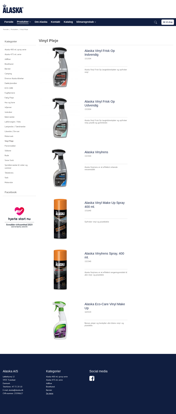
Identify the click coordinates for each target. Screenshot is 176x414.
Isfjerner (8, 107)
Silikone (8, 150)
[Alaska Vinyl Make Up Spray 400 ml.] (60, 220)
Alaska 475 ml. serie (13, 54)
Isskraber (8, 112)
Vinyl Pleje (9, 141)
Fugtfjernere (10, 93)
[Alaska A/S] (88, 8)
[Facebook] (91, 380)
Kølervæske (9, 117)
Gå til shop (168, 22)
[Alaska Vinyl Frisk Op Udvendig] (60, 119)
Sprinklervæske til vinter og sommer (16, 166)
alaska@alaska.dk (16, 390)
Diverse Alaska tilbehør (14, 78)
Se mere (49, 393)
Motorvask (9, 136)
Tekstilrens (9, 173)
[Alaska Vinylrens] (60, 169)
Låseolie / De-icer (12, 131)
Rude (7, 155)
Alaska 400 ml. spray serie (15, 49)
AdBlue (8, 59)
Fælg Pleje (9, 97)
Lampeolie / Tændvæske (15, 126)
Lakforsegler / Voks (13, 121)
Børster (8, 69)
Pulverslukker (10, 146)
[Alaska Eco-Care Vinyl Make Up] (60, 321)
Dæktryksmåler (11, 83)
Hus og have (10, 102)
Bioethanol (9, 64)
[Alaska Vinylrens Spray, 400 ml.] (60, 271)
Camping (8, 73)
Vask (6, 177)
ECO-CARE (9, 88)
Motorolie (9, 182)
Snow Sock (9, 160)
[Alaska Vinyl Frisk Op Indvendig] (60, 68)
